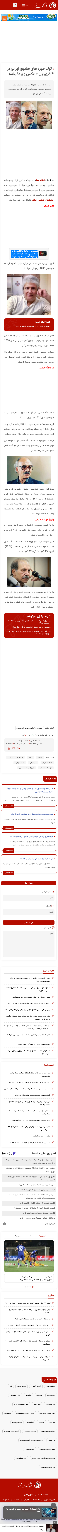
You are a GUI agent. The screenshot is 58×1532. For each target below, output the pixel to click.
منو (26, 5)
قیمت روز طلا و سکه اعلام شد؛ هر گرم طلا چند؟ (31, 627)
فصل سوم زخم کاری (21, 1404)
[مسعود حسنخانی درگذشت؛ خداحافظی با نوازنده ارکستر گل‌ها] (52, 1528)
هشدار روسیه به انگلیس (41, 1136)
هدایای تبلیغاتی (30, 1431)
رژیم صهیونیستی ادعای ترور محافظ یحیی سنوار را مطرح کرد (29, 1082)
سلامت (16, 1499)
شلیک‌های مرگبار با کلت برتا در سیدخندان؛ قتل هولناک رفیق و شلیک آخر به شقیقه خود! (24, 254)
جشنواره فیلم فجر (15, 757)
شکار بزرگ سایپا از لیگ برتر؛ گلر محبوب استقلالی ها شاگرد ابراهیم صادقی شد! (29, 979)
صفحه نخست (43, 1495)
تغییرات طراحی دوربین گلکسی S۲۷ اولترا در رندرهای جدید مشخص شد (29, 1358)
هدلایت (41, 1422)
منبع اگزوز (7, 1413)
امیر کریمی (19, 762)
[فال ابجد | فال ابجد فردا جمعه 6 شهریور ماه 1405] (49, 1512)
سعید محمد (21, 1386)
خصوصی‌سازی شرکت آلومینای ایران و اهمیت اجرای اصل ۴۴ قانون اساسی (29, 1128)
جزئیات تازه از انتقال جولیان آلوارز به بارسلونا (34, 1044)
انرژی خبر (51, 1440)
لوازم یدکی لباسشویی (47, 1449)
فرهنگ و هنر (23, 740)
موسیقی (33, 762)
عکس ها (42, 1236)
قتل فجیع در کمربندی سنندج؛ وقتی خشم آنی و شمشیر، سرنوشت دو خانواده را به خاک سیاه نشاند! (27, 1027)
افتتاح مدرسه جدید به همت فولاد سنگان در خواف (32, 1095)
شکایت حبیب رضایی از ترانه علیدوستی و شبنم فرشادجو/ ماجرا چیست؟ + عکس (30, 790)
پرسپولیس (51, 1395)
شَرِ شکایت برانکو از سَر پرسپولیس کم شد (36, 859)
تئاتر (40, 757)
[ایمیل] (14, 748)
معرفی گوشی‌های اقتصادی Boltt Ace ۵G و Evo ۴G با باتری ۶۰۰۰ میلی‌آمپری (27, 1342)
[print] (9, 748)
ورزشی (26, 1499)
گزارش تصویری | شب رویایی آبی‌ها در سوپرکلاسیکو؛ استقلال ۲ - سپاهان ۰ (35, 1278)
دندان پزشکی (17, 1422)
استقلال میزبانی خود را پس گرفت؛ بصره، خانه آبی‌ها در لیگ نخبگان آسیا (29, 1112)
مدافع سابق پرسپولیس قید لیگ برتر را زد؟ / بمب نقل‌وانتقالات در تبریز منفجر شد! (27, 989)
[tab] (41, 1236)
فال (11, 1386)
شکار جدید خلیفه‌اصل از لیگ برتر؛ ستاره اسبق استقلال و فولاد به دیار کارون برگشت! (28, 1017)
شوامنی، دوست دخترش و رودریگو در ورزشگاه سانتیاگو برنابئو (28, 1003)
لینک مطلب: (49, 728)
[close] (53, 1504)
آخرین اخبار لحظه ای (11, 1431)
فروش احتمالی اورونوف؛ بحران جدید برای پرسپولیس (31, 997)
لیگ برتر (28, 1395)
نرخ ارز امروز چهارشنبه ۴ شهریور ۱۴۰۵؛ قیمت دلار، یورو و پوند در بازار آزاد (28, 632)
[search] (15, 5)
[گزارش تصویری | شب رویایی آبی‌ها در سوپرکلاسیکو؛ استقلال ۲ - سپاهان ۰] (29, 1256)
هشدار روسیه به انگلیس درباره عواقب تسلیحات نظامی (30, 1142)
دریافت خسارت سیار (48, 1431)
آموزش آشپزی (36, 1386)
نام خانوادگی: (46, 892)
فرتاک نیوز (40, 180)
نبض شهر (37, 1404)
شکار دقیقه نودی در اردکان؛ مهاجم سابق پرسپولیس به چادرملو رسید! (28, 1036)
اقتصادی (36, 1499)
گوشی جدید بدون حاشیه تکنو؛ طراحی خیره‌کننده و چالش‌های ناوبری (28, 1333)
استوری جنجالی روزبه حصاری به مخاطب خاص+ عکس (31, 814)
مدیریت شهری (49, 1499)
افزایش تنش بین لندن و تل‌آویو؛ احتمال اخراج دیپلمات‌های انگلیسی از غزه (29, 1103)
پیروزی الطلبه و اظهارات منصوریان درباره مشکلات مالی (30, 1120)
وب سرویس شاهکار (48, 1467)
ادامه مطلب (9, 806)
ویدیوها (18, 1236)
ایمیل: (48, 906)
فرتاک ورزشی (50, 1386)
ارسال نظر (29, 923)
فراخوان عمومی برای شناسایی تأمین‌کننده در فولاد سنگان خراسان (27, 1089)
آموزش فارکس (21, 1458)
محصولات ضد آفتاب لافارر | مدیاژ (43, 1458)
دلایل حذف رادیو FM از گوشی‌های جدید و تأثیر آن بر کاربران (29, 1325)
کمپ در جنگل (29, 1449)
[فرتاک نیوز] (44, 9)
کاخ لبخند (30, 1422)
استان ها (6, 1499)
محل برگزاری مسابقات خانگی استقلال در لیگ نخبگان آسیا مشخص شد (30, 1074)
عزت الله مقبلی (46, 768)
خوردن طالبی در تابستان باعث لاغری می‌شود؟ (32, 326)
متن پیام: (47, 927)
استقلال (39, 1395)
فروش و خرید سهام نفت (25, 1413)
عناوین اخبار (28, 1495)
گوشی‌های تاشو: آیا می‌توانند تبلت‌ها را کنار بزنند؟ (32, 1319)
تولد (30, 757)
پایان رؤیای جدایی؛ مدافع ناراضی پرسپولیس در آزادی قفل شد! (28, 1010)
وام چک (52, 1422)
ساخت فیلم (47, 762)
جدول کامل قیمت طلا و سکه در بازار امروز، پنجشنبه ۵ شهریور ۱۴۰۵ (28, 622)
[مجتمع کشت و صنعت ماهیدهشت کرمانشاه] (29, 17)
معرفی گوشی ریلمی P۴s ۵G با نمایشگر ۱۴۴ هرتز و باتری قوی (28, 1350)
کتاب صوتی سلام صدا (47, 1413)
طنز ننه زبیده (50, 1404)
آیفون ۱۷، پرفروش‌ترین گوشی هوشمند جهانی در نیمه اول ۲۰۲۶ (27, 1303)
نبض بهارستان (15, 1395)
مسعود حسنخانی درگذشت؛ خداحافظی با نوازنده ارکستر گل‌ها (23, 1528)
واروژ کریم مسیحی (26, 768)
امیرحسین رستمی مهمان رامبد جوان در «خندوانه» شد (31, 836)
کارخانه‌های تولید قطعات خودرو (31, 1440)
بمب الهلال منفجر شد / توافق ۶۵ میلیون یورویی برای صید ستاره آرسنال (29, 1052)
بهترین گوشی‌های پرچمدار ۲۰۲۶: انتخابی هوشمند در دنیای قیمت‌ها (29, 1311)
